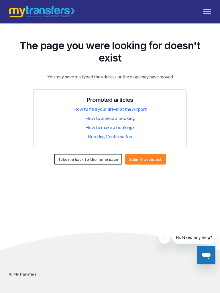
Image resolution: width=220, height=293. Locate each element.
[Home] (42, 11)
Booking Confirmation (110, 136)
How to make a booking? (110, 127)
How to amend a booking (110, 118)
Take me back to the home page (88, 159)
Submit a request (145, 159)
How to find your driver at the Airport (110, 109)
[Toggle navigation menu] (207, 12)
